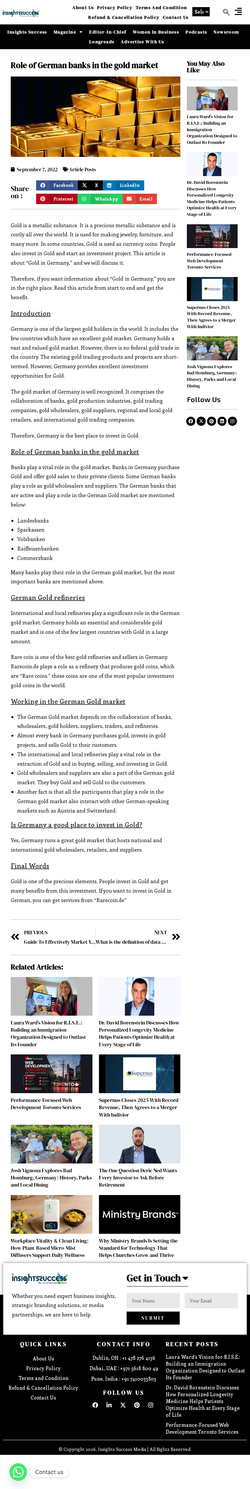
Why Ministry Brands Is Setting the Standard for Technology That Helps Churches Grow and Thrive (138, 1248)
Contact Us (176, 17)
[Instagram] (232, 421)
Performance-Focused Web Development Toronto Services (46, 1103)
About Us (83, 7)
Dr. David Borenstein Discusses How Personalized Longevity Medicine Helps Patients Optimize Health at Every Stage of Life (139, 1033)
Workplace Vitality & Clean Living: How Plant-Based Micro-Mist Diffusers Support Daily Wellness (50, 1248)
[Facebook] (190, 421)
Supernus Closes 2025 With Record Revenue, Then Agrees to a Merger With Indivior (138, 1107)
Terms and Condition (161, 7)
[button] (238, 11)
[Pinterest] (211, 421)
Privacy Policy (114, 7)
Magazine (65, 32)
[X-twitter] (201, 421)
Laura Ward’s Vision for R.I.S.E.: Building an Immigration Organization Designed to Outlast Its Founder (48, 1033)
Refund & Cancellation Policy (124, 17)
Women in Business (156, 32)
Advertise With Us (142, 41)
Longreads (102, 41)
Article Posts (82, 169)
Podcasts (196, 32)
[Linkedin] (222, 421)
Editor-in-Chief (107, 32)
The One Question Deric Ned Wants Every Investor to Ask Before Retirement (138, 1178)
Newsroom (226, 32)
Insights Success (27, 32)
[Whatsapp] (18, 1472)
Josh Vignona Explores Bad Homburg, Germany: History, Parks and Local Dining (51, 1178)
